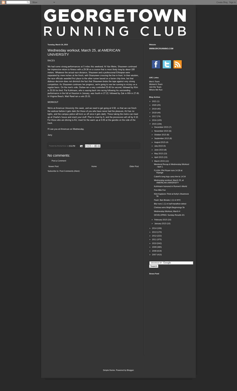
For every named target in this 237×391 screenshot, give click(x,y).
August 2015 (160, 142)
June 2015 (159, 150)
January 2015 (160, 223)
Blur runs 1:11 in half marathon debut (170, 204)
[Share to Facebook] (95, 146)
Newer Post (53, 166)
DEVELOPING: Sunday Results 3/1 (169, 215)
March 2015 (159, 161)
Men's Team (154, 81)
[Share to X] (92, 146)
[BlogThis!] (89, 146)
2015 (154, 124)
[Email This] (86, 146)
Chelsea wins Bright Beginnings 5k (169, 207)
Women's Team (156, 84)
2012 (154, 236)
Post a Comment (59, 161)
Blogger (130, 370)
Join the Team (155, 87)
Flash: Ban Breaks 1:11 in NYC (167, 200)
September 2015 (161, 138)
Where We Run (156, 90)
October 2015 (160, 135)
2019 (154, 109)
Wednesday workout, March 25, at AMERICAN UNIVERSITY (169, 181)
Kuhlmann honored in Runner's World (170, 186)
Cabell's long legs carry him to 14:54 (170, 176)
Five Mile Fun (160, 190)
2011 (154, 239)
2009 (154, 247)
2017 (154, 116)
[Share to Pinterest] (98, 146)
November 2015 (161, 131)
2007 (154, 255)
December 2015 (161, 127)
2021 (154, 101)
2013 (154, 232)
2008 (154, 251)
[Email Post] (81, 146)
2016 (154, 120)
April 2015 (159, 157)
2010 (154, 243)
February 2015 (161, 220)
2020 (154, 105)
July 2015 (158, 146)
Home (94, 166)
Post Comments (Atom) (69, 171)
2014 (154, 228)
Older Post (134, 166)
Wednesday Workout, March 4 (167, 211)
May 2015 (158, 153)
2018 (154, 113)
